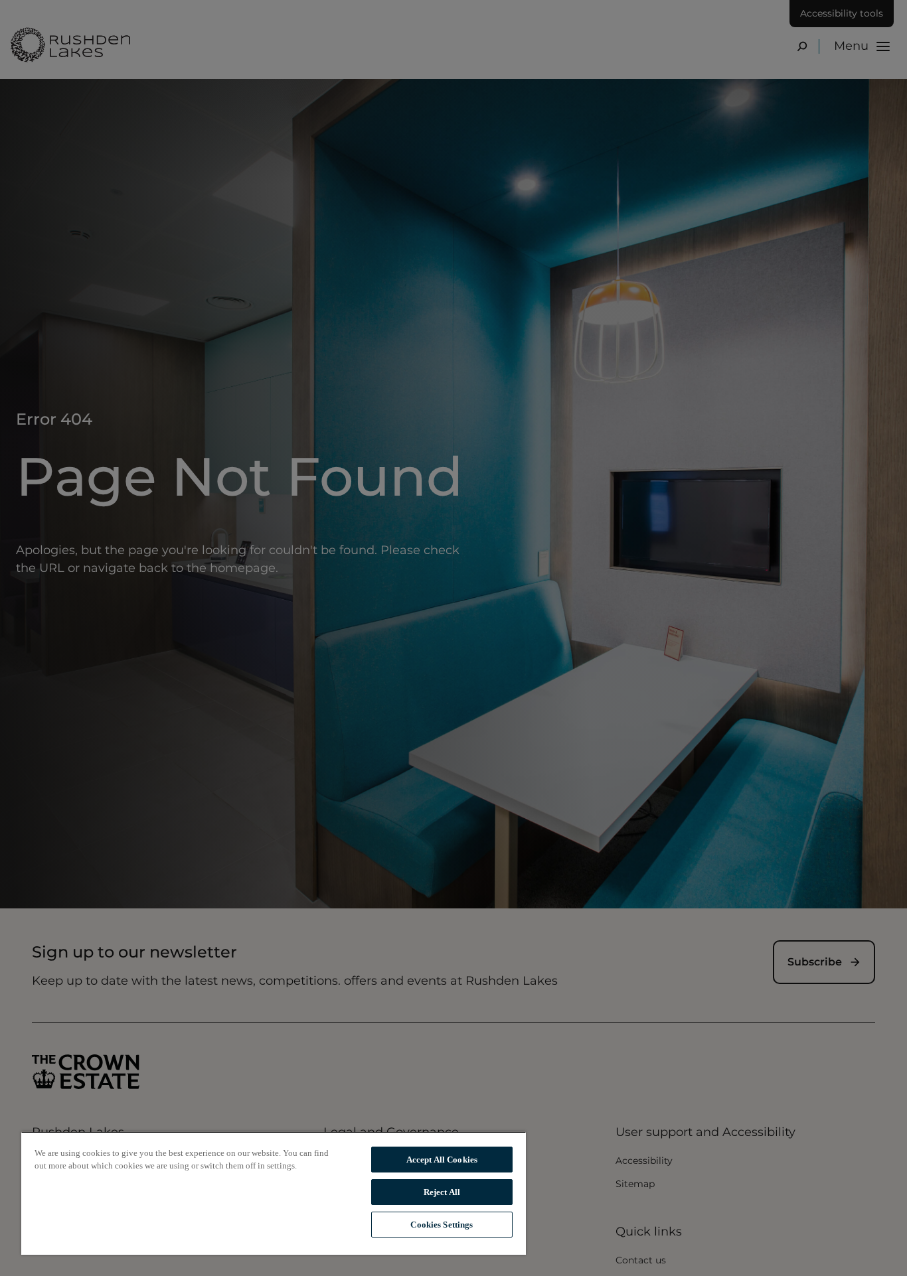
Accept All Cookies (441, 1160)
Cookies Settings (441, 1225)
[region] (273, 1193)
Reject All (442, 1192)
